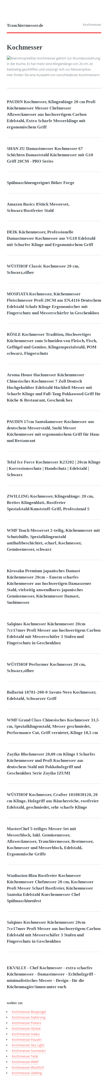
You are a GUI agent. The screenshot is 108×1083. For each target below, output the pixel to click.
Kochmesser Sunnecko (29, 1050)
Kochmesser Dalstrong (28, 1017)
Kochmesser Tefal (25, 1056)
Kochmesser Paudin (26, 1039)
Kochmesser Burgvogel (29, 1011)
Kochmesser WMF (25, 1061)
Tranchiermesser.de (25, 25)
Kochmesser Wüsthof (28, 1067)
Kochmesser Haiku (26, 1034)
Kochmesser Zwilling (27, 1073)
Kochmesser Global (26, 1028)
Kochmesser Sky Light (28, 1045)
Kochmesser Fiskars (26, 1023)
